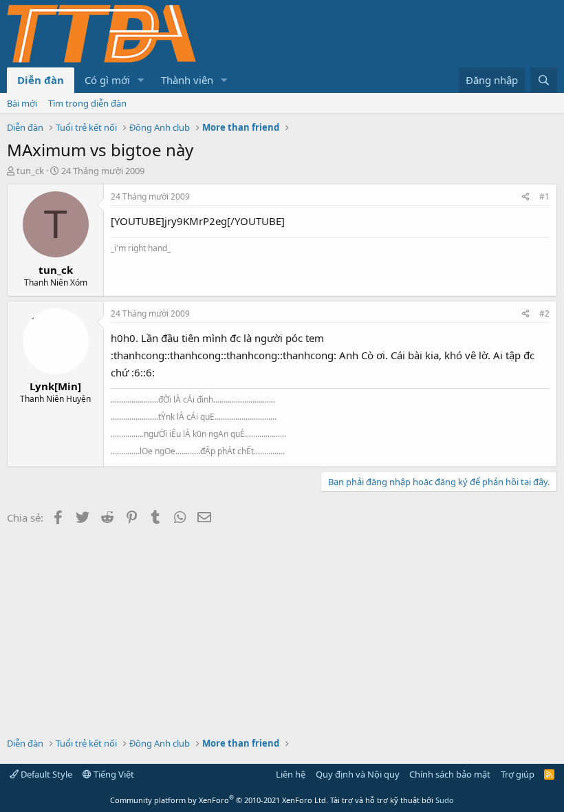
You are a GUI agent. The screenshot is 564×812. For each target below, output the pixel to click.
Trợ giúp (517, 774)
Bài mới (22, 103)
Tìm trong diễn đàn (87, 103)
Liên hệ (290, 774)
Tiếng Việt (112, 774)
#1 (544, 196)
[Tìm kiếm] (543, 80)
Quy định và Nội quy (358, 774)
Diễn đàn (40, 80)
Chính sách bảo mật (449, 774)
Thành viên (187, 80)
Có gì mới (107, 80)
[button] (141, 80)
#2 (544, 313)
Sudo (444, 800)
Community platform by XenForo (219, 800)
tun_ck (30, 170)
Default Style (45, 774)
